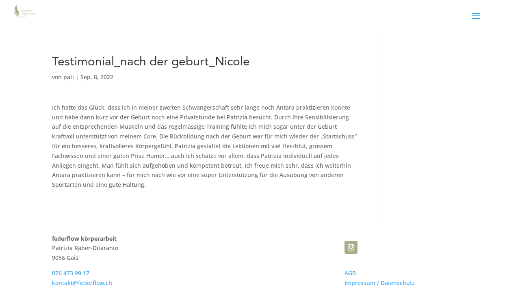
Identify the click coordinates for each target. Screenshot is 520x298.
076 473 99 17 (70, 273)
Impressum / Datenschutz (379, 283)
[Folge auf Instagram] (351, 247)
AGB (350, 273)
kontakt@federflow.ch (82, 283)
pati (68, 77)
